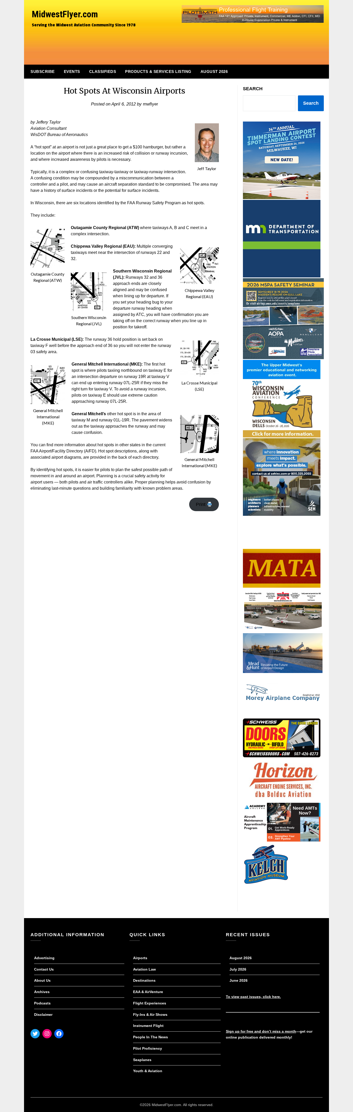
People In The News (150, 1037)
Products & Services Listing (158, 71)
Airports (140, 958)
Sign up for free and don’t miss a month (261, 1031)
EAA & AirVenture (148, 992)
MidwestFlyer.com (65, 14)
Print (201, 504)
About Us (42, 980)
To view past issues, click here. (253, 997)
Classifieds (102, 71)
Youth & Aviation (147, 1071)
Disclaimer (43, 1014)
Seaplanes (142, 1060)
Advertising (44, 958)
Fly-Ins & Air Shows (150, 1014)
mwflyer (150, 104)
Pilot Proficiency (147, 1048)
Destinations (144, 980)
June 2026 (238, 980)
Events (72, 71)
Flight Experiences (149, 1003)
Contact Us (44, 969)
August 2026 (214, 71)
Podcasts (42, 1003)
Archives (42, 992)
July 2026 (237, 969)
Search (253, 88)
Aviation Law (144, 969)
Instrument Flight (148, 1026)
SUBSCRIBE (42, 71)
